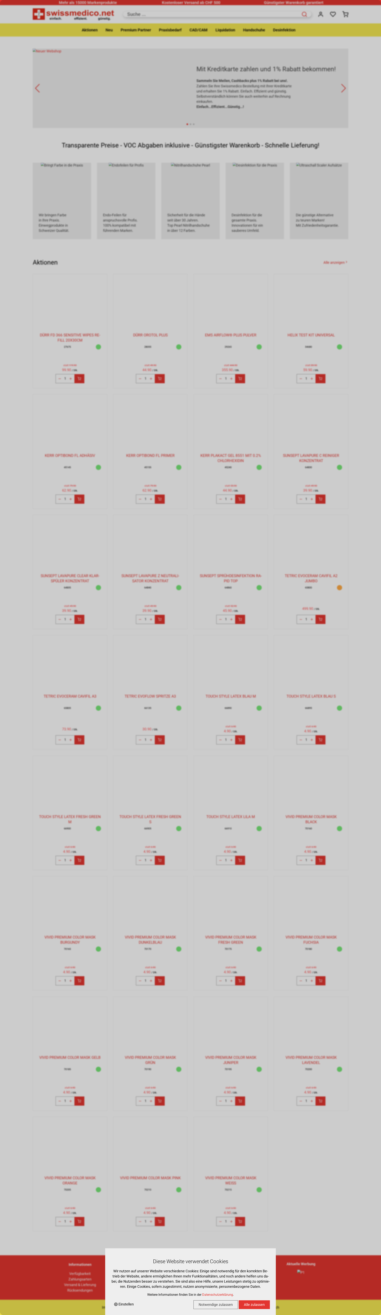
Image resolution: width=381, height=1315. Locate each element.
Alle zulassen (254, 1304)
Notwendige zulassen (216, 1304)
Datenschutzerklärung (217, 1295)
